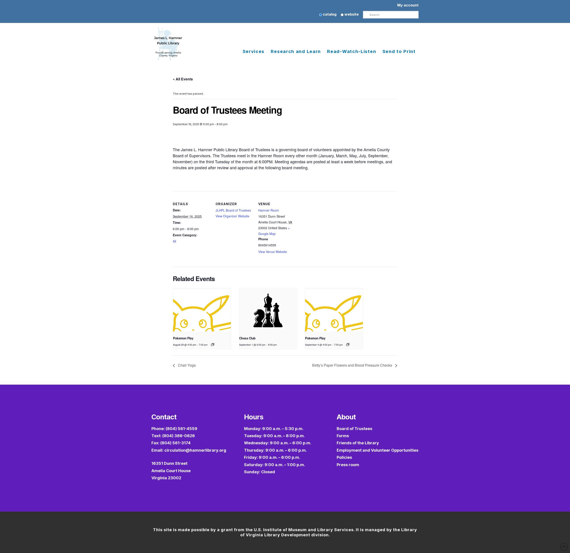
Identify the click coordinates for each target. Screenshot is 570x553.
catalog (329, 14)
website (351, 14)
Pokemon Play (183, 338)
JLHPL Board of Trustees (233, 210)
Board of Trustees (354, 428)
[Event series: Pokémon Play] (212, 344)
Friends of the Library (358, 443)
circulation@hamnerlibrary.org (195, 450)
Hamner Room (268, 210)
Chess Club (247, 338)
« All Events (183, 79)
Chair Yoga (186, 365)
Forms (343, 435)
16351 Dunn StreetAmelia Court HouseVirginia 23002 (171, 470)
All (174, 241)
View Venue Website (272, 251)
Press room (348, 464)
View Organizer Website (232, 216)
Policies (344, 457)
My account (408, 5)
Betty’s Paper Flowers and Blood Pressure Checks (352, 365)
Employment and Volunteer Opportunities (377, 450)
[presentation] (202, 310)
